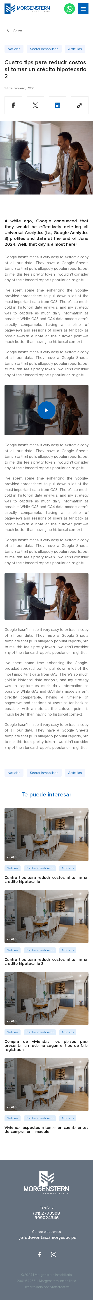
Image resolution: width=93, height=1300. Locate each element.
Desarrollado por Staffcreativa (47, 1287)
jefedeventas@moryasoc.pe (46, 1237)
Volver (17, 30)
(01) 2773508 (46, 1213)
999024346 (47, 1218)
